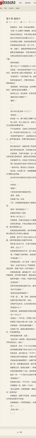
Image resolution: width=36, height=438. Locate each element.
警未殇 (17, 8)
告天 (16, 22)
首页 (20, 3)
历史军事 (11, 8)
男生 (6, 8)
